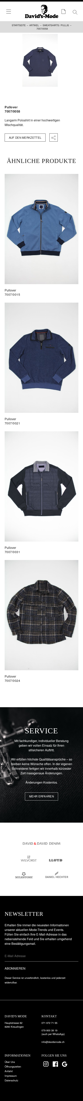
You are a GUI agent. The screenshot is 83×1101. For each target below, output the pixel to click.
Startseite (19, 25)
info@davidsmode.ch (53, 1042)
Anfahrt (9, 1071)
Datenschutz (11, 1080)
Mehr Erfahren (41, 796)
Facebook (56, 1064)
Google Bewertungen (65, 1064)
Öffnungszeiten (13, 1066)
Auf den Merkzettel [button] (25, 137)
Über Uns (10, 1062)
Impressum (11, 1076)
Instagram (46, 1064)
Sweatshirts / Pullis (56, 25)
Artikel (34, 25)
